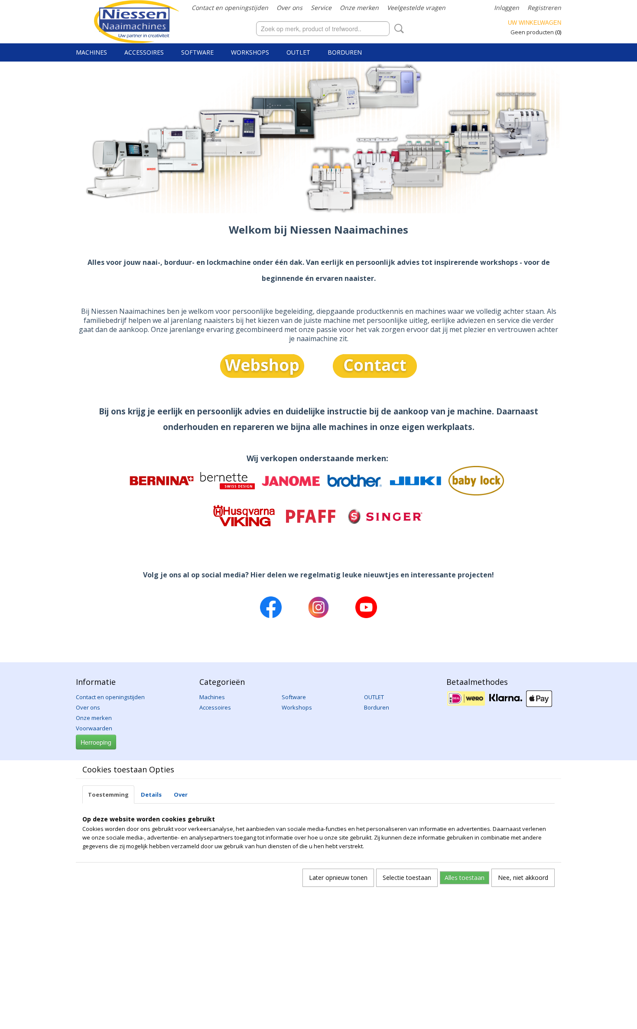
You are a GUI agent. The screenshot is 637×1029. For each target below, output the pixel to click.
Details (151, 794)
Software (197, 52)
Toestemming (108, 794)
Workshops (250, 52)
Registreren (544, 7)
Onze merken (359, 7)
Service (321, 7)
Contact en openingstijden (230, 7)
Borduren (345, 52)
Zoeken (397, 28)
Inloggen (506, 7)
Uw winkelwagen (534, 23)
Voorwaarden (94, 728)
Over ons (289, 7)
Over (181, 794)
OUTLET (298, 52)
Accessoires (144, 52)
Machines (91, 52)
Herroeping (96, 742)
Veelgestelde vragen (416, 7)
